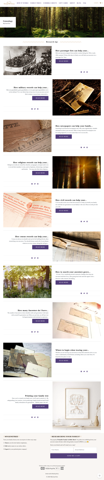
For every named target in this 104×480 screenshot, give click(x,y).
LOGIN (96, 3)
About (72, 3)
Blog (79, 3)
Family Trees (35, 3)
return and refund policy (52, 473)
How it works (22, 3)
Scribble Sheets (50, 3)
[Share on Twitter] (84, 72)
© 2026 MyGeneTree (52, 477)
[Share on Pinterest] (87, 72)
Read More (63, 61)
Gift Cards (63, 3)
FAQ (84, 3)
